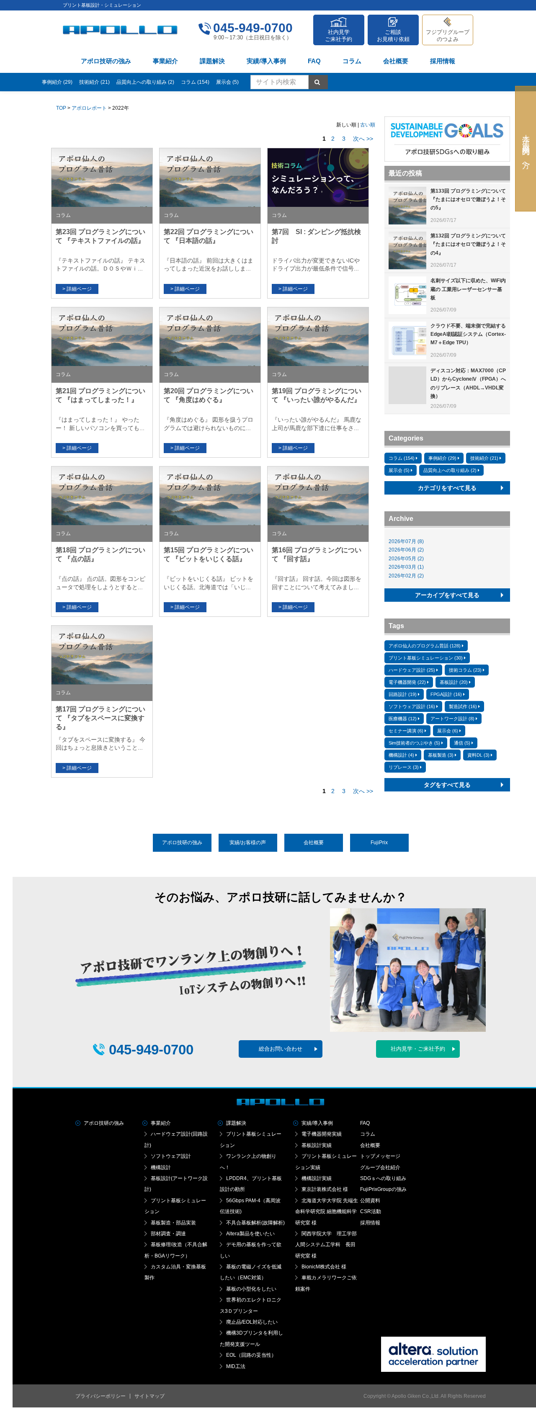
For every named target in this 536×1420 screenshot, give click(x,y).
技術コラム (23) (465, 670)
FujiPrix (379, 842)
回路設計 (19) (403, 694)
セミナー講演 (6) (406, 730)
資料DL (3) (478, 755)
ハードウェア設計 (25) (412, 670)
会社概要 (395, 60)
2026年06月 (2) (406, 550)
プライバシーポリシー (100, 1396)
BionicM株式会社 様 (324, 1267)
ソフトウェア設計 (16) (412, 706)
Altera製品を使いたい (250, 1234)
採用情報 (442, 60)
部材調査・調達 (168, 1234)
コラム (352, 60)
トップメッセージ (380, 1156)
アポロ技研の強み (106, 60)
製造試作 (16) (463, 706)
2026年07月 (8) (406, 541)
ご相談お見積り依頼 (393, 35)
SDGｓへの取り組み (383, 1178)
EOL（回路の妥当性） (251, 1355)
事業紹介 (165, 60)
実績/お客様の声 (247, 842)
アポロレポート (89, 108)
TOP (61, 108)
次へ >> (363, 138)
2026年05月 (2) (406, 559)
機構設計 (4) (401, 755)
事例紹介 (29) (57, 82)
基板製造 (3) (441, 755)
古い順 (367, 125)
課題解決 (212, 60)
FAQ (314, 60)
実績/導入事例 (266, 60)
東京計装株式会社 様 (325, 1189)
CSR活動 (370, 1211)
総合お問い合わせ (280, 1049)
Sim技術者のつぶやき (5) (414, 742)
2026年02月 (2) (406, 576)
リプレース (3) (404, 767)
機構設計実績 (317, 1178)
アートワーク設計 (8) (452, 718)
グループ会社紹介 (380, 1167)
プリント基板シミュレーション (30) (426, 657)
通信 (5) (462, 742)
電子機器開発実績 (322, 1134)
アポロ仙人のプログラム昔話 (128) (425, 645)
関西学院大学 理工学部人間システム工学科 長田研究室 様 (326, 1245)
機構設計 (161, 1167)
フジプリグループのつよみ (447, 35)
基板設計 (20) (454, 682)
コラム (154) (195, 82)
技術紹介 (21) (94, 82)
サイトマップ (149, 1396)
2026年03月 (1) (406, 567)
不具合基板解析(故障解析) (255, 1223)
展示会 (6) (447, 730)
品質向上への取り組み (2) (145, 82)
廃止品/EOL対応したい (252, 1322)
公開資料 (370, 1201)
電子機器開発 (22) (407, 682)
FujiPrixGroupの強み (383, 1189)
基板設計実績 (317, 1145)
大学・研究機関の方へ (526, 149)
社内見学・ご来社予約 (418, 1049)
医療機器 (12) (403, 718)
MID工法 (235, 1366)
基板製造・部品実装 (173, 1223)
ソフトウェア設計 (171, 1156)
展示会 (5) (227, 82)
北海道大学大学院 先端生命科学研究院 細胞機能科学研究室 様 (326, 1212)
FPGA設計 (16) (446, 694)
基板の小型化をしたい (251, 1289)
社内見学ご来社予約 (338, 35)
